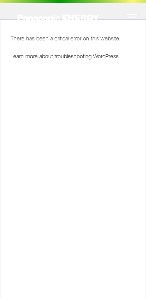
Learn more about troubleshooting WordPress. (65, 56)
